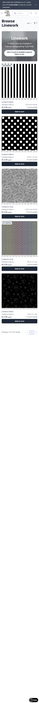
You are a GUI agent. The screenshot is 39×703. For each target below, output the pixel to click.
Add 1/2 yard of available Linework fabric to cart (19, 53)
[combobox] (20, 13)
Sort (28, 23)
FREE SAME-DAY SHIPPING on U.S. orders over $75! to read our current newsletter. (16, 4)
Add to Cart (19, 111)
